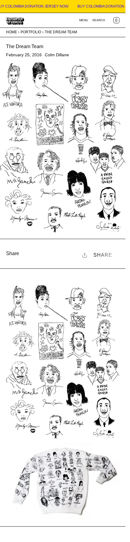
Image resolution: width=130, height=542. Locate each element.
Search (98, 20)
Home (11, 32)
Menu (83, 20)
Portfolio (31, 32)
